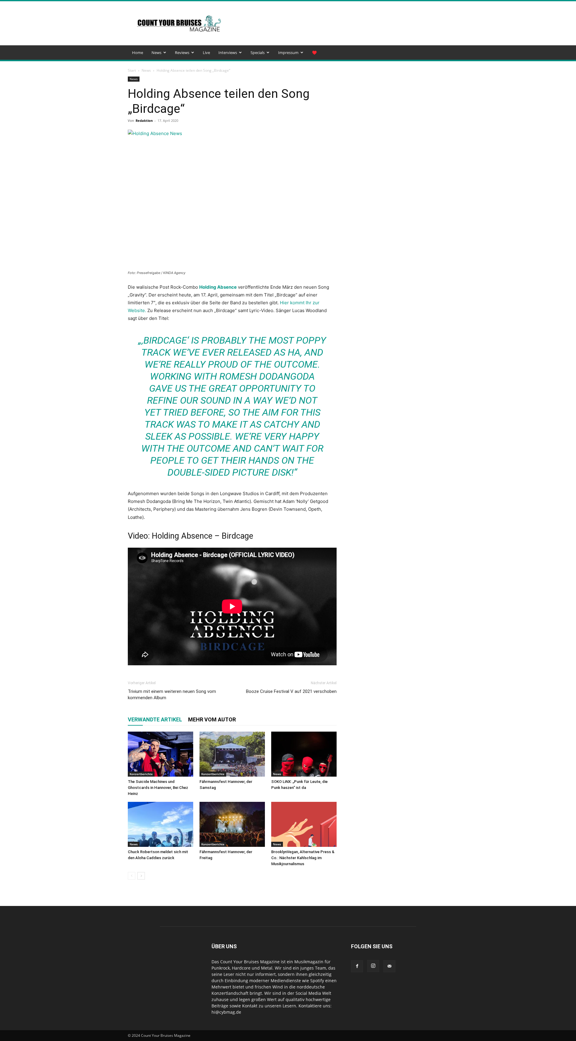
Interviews (227, 52)
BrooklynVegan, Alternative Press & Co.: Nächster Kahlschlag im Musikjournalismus (302, 858)
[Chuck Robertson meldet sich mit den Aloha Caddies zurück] (160, 824)
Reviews (182, 52)
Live (206, 52)
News (156, 52)
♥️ (314, 52)
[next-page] (141, 876)
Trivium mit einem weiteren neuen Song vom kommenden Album (172, 694)
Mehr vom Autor (212, 719)
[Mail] (389, 966)
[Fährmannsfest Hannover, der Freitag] (232, 824)
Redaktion (144, 120)
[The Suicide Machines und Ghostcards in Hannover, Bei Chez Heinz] (160, 754)
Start (132, 70)
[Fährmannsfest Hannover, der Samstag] (232, 754)
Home (137, 52)
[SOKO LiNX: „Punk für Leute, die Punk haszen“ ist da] (304, 754)
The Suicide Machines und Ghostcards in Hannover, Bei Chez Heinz (158, 787)
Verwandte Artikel (155, 719)
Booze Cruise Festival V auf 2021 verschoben (291, 691)
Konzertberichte (141, 774)
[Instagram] (373, 966)
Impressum (288, 52)
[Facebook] (357, 966)
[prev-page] (131, 876)
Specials (257, 52)
